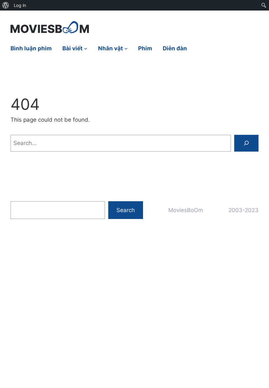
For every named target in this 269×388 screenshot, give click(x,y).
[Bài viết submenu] (85, 48)
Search (125, 209)
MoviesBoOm (185, 209)
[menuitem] (5, 5)
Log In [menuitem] (20, 5)
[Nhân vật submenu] (126, 48)
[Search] (246, 143)
